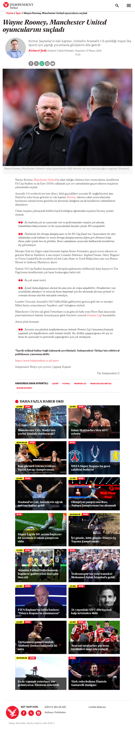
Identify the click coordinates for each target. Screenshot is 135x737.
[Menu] (128, 5)
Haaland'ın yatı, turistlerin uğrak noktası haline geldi (40, 504)
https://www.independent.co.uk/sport (37, 361)
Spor (18, 13)
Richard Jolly (38, 50)
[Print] (52, 63)
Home (9, 13)
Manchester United (45, 180)
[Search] (117, 5)
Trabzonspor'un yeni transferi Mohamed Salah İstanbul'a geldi (93, 576)
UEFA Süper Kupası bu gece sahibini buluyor (90, 468)
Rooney (71, 197)
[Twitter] (31, 713)
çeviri (55, 384)
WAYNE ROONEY (24, 388)
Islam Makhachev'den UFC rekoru (89, 432)
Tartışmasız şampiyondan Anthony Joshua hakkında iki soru (37, 646)
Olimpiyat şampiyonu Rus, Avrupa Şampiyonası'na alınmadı (93, 504)
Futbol (66, 384)
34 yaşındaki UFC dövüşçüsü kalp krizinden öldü (91, 612)
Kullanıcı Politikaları (55, 712)
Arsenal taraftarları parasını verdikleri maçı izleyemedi (90, 647)
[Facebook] (24, 713)
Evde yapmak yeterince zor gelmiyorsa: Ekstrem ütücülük (38, 683)
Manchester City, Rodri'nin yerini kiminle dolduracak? (36, 432)
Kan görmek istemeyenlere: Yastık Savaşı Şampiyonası (37, 468)
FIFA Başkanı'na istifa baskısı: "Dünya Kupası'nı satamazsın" (39, 612)
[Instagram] (38, 713)
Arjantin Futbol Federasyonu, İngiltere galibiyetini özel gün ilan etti (38, 574)
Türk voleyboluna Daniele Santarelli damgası (89, 683)
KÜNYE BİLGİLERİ (55, 707)
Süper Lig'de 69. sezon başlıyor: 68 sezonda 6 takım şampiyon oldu (40, 538)
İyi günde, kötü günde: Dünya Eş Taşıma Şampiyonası (93, 540)
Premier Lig (94, 315)
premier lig (80, 384)
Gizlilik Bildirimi (97, 707)
